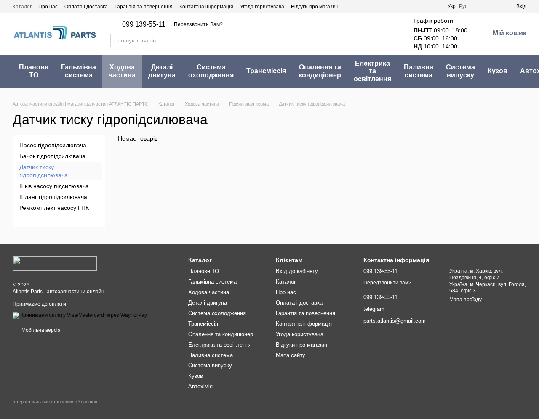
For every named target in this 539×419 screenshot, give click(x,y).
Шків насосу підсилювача (54, 186)
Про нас (48, 7)
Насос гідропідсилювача (52, 145)
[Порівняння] (494, 6)
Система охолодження (211, 71)
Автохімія (200, 386)
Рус (463, 6)
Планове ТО (33, 71)
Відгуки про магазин (315, 7)
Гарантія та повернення (144, 7)
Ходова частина (122, 71)
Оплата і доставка (86, 7)
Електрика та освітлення (372, 71)
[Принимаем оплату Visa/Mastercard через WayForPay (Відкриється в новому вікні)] (80, 315)
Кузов (497, 70)
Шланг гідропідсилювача (53, 197)
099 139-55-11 (143, 24)
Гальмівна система (78, 71)
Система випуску (460, 71)
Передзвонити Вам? (198, 24)
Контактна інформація (206, 7)
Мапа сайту (290, 355)
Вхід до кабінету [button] (297, 271)
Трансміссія (266, 70)
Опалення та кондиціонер (320, 71)
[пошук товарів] (383, 40)
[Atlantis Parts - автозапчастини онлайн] (55, 263)
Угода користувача (262, 7)
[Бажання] (479, 6)
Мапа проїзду (465, 299)
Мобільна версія (40, 330)
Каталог (22, 7)
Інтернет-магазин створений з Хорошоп (55, 401)
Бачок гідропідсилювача (52, 156)
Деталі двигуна (162, 71)
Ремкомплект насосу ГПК (54, 207)
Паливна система (418, 71)
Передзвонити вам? (387, 283)
